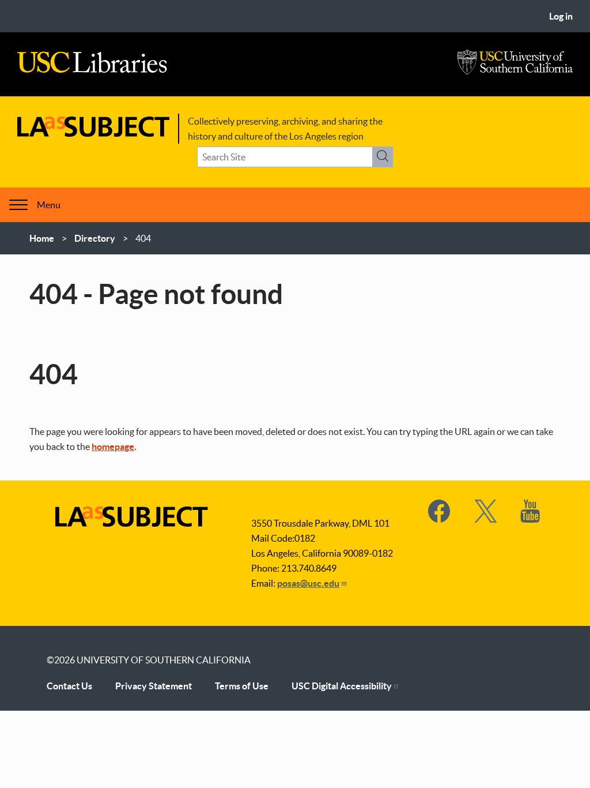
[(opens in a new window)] (439, 519)
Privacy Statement (153, 686)
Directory (94, 238)
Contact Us (69, 686)
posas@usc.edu (308, 583)
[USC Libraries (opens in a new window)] (92, 70)
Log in (561, 16)
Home (41, 238)
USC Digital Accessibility (342, 686)
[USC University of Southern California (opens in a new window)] (515, 71)
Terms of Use (241, 686)
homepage (113, 446)
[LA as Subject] (93, 133)
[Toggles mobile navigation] (18, 204)
